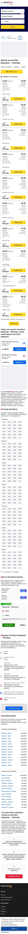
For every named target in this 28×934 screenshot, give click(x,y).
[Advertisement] (14, 49)
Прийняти (14, 928)
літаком (14, 355)
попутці (16, 341)
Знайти (12, 27)
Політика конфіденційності (7, 897)
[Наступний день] (23, 21)
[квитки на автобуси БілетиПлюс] (6, 887)
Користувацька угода (6, 899)
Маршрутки (3, 911)
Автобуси (3, 909)
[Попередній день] (2, 21)
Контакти (3, 894)
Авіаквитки (3, 906)
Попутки (3, 913)
